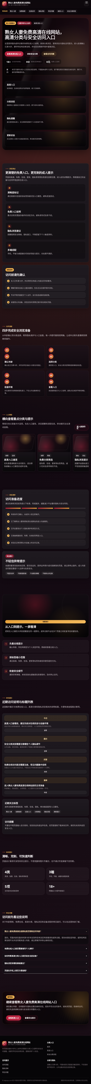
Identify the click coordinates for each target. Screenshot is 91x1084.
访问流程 (5, 1064)
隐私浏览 (41, 11)
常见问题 (51, 11)
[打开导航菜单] (86, 3)
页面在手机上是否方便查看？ (16, 970)
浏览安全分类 (32, 54)
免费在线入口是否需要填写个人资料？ (20, 948)
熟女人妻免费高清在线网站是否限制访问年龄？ (23, 931)
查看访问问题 (49, 54)
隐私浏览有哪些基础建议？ (15, 963)
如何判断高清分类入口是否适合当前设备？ (21, 956)
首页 (48, 1047)
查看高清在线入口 (14, 54)
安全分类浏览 (71, 11)
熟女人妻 (13, 11)
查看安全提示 (30, 1018)
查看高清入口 (13, 1018)
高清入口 (60, 11)
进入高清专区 (81, 427)
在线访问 (32, 11)
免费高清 (22, 11)
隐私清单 (5, 1068)
